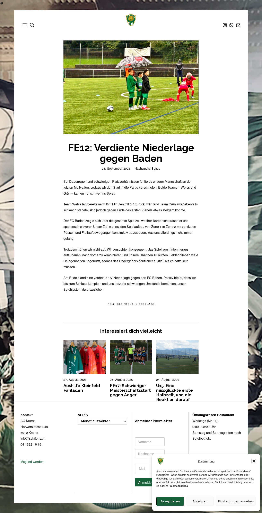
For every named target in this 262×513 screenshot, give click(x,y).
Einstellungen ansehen (236, 501)
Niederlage (145, 304)
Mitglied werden (32, 461)
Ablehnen (200, 501)
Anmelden (145, 482)
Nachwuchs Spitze (147, 168)
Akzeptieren (170, 501)
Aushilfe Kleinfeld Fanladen (81, 388)
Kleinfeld (125, 304)
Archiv (83, 415)
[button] (254, 461)
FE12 (111, 304)
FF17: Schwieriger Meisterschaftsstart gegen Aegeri (131, 390)
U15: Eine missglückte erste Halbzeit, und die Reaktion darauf (174, 392)
